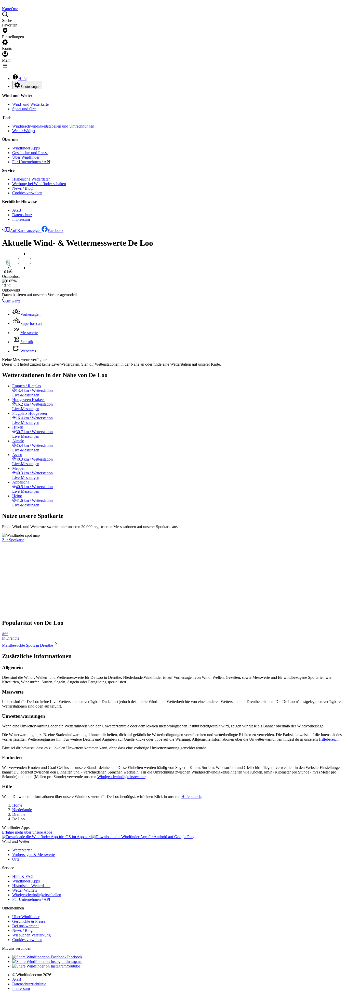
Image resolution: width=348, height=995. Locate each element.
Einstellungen (30, 87)
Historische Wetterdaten (31, 179)
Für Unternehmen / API (31, 162)
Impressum (21, 219)
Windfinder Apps (26, 148)
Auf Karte (12, 301)
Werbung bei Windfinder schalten (39, 184)
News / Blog (22, 188)
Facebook (55, 230)
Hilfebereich (329, 739)
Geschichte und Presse (30, 152)
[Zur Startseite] (2, 4)
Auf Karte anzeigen (26, 230)
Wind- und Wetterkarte (30, 104)
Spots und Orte (24, 109)
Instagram (74, 961)
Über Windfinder (25, 157)
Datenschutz (22, 215)
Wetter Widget (23, 131)
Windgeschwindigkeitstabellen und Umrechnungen (53, 126)
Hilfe (22, 78)
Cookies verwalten (27, 193)
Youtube (73, 966)
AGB (16, 210)
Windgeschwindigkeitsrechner (121, 777)
